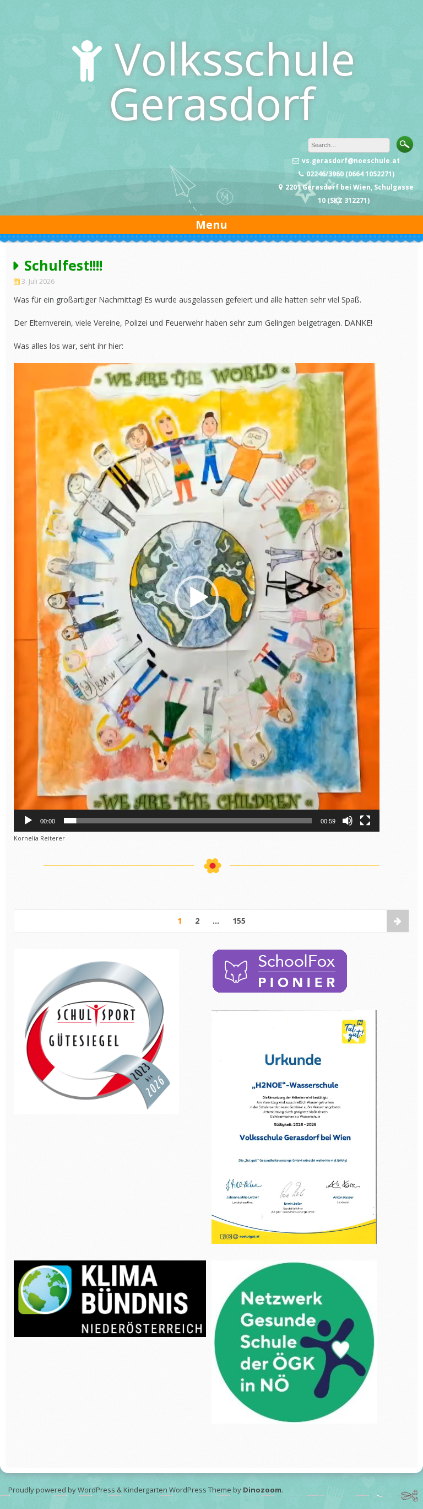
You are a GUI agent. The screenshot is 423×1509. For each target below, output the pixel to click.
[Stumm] (347, 820)
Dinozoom (262, 1490)
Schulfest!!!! (63, 265)
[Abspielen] (28, 820)
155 (239, 920)
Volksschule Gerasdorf (232, 80)
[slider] (188, 820)
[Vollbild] (365, 820)
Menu (211, 224)
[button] (197, 597)
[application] (196, 597)
